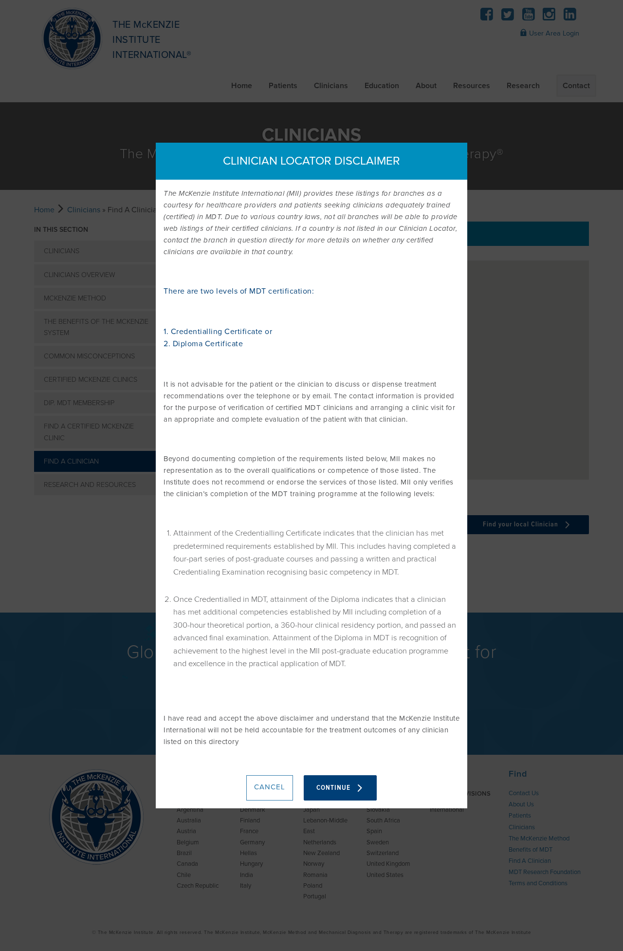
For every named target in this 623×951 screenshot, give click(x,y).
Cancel (269, 787)
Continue (334, 788)
